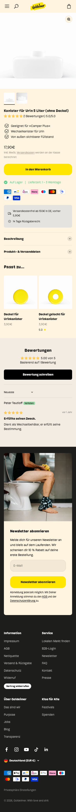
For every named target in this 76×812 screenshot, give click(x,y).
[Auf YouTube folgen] (26, 749)
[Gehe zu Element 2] (21, 99)
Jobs (7, 722)
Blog (7, 729)
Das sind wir (12, 707)
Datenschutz (12, 670)
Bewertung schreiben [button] (38, 374)
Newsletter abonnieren (38, 582)
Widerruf (10, 678)
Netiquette (11, 656)
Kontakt (47, 670)
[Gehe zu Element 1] (9, 99)
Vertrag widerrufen (17, 686)
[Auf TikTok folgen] (36, 749)
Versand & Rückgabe (18, 663)
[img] (13, 413)
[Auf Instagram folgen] (16, 749)
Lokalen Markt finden (56, 641)
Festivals (48, 707)
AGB (45, 596)
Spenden (48, 714)
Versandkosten (26, 152)
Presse (46, 678)
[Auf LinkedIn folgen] (46, 749)
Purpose (9, 714)
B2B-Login (49, 648)
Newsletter (49, 656)
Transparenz (12, 736)
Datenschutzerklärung (23, 600)
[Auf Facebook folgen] (6, 749)
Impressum (11, 641)
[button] (13, 116)
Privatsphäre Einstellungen (20, 790)
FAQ (44, 663)
